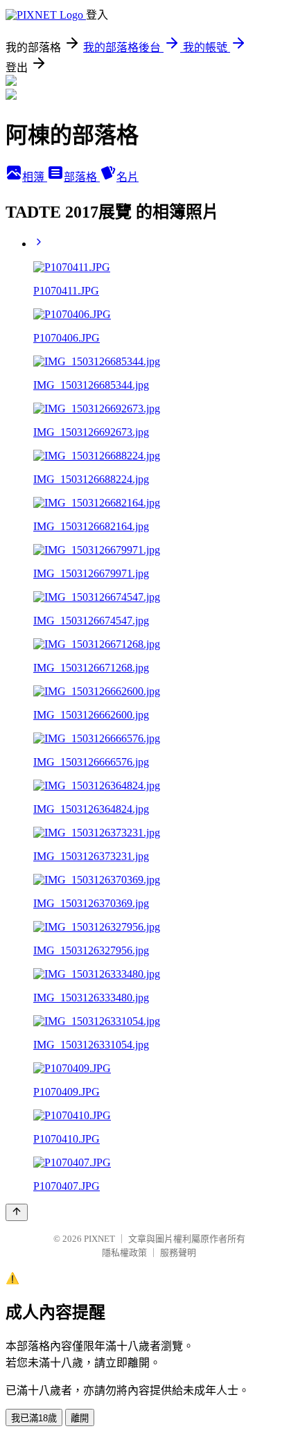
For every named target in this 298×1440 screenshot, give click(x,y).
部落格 (82, 177)
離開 (80, 1418)
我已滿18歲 (34, 1418)
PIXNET (99, 1238)
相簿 (34, 177)
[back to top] (17, 1212)
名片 (127, 177)
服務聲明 (178, 1252)
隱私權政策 (124, 1252)
